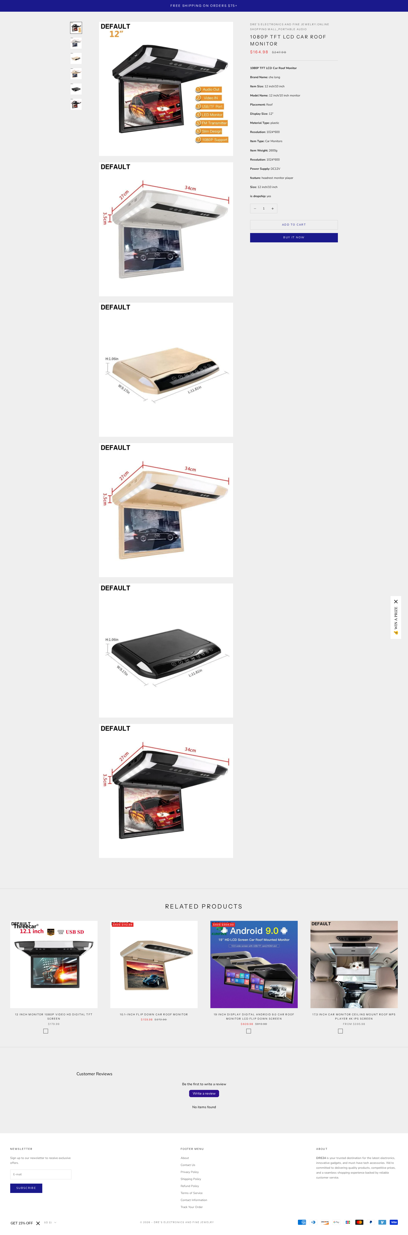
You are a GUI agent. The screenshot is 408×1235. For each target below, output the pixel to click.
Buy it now (294, 237)
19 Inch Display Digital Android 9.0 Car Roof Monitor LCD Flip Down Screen (254, 1016)
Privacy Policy (190, 1172)
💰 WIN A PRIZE (396, 621)
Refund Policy (190, 1186)
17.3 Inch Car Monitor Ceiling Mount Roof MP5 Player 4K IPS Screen (354, 1016)
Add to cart (294, 225)
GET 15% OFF (22, 1223)
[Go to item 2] (76, 43)
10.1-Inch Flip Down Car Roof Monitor (154, 1014)
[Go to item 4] (76, 74)
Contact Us (188, 1165)
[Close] (38, 1223)
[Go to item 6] (76, 104)
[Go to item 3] (76, 58)
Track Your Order (192, 1207)
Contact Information (194, 1200)
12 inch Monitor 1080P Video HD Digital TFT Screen (54, 1016)
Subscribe (26, 1188)
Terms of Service (192, 1193)
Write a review (204, 1093)
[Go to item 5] (76, 89)
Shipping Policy (191, 1179)
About (185, 1158)
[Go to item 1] (76, 28)
